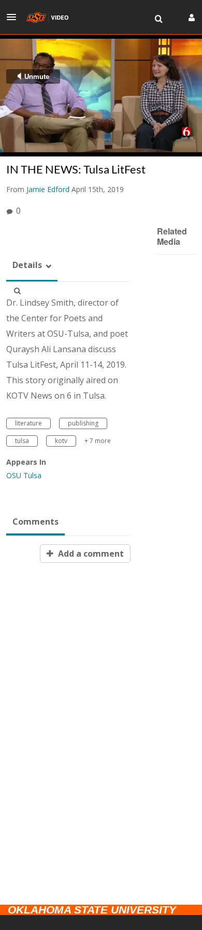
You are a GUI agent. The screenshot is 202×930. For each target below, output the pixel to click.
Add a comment (90, 553)
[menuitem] (158, 19)
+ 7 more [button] (97, 440)
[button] (14, 17)
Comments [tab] (35, 521)
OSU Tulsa (23, 475)
